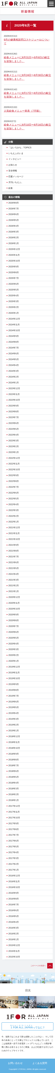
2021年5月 (13, 568)
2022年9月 (13, 475)
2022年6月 (13, 493)
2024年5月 (13, 359)
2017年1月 (13, 870)
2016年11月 (14, 881)
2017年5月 (13, 846)
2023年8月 (13, 411)
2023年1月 (13, 452)
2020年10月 (14, 609)
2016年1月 (13, 939)
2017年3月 (13, 858)
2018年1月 (13, 800)
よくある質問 (39, 1063)
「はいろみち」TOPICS (19, 147)
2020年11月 (14, 603)
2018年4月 (13, 782)
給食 (10, 188)
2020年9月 (13, 614)
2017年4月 (13, 852)
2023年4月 (13, 435)
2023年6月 (13, 423)
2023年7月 (13, 417)
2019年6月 (13, 701)
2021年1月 (13, 591)
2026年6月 (13, 214)
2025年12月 (14, 249)
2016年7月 (13, 904)
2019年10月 (14, 678)
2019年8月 (13, 690)
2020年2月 (13, 655)
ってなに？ (27, 1027)
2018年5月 (13, 777)
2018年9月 (13, 754)
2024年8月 (13, 342)
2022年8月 (13, 481)
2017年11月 (14, 812)
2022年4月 (13, 504)
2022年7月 (13, 487)
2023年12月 (14, 388)
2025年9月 (13, 266)
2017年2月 (13, 864)
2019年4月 (13, 713)
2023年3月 (13, 440)
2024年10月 (14, 330)
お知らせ (12, 165)
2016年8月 (13, 898)
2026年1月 (13, 243)
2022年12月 (14, 458)
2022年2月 (13, 516)
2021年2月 (13, 585)
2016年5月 (13, 916)
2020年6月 (13, 632)
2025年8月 (13, 272)
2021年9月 (13, 545)
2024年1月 (13, 382)
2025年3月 (13, 301)
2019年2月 (13, 724)
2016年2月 (13, 933)
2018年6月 (13, 771)
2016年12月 (14, 875)
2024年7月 (13, 347)
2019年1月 (13, 730)
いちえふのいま (15, 153)
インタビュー (14, 159)
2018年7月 (13, 765)
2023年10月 (14, 400)
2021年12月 (14, 527)
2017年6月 (13, 840)
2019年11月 (14, 672)
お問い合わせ (15, 1063)
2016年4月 (13, 922)
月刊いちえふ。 (15, 182)
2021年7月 (13, 556)
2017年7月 (13, 835)
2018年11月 (14, 742)
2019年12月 (14, 666)
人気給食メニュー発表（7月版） (23, 110)
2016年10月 (14, 887)
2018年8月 (13, 759)
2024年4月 (13, 365)
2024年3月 (13, 371)
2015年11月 (14, 951)
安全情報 (12, 170)
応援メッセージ (15, 176)
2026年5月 (13, 220)
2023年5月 (13, 429)
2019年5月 (13, 707)
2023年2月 (13, 446)
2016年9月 (13, 893)
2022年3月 (13, 510)
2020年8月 (13, 620)
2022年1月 (13, 521)
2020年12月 (14, 597)
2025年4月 (13, 295)
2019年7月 (13, 696)
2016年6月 (13, 910)
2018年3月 (13, 788)
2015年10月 (14, 956)
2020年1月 (13, 661)
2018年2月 (13, 794)
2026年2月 (13, 237)
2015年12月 (14, 945)
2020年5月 (13, 638)
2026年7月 (13, 208)
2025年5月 (13, 289)
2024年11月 (14, 324)
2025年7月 (13, 278)
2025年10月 (14, 261)
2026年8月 (13, 203)
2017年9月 (13, 823)
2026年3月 (13, 231)
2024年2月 (13, 377)
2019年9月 (13, 684)
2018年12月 (14, 736)
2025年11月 (14, 255)
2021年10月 (14, 539)
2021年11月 (14, 533)
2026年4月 (13, 226)
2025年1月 (13, 313)
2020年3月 (13, 649)
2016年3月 (13, 928)
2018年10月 (14, 748)
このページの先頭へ (38, 965)
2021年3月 (13, 580)
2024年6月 (13, 353)
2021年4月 (13, 574)
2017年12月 (14, 806)
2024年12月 (14, 319)
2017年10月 (14, 817)
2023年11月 (14, 394)
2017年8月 (13, 829)
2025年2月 (13, 307)
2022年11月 (14, 463)
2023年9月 (13, 405)
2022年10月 (14, 469)
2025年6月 (13, 284)
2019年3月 (13, 719)
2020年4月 (13, 643)
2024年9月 (13, 336)
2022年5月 (13, 498)
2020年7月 (13, 626)
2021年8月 (13, 551)
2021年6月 (13, 562)
